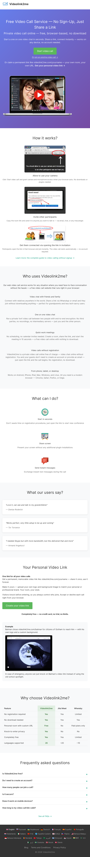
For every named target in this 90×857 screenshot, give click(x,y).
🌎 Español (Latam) (43, 834)
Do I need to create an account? (17, 780)
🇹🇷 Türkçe (37, 838)
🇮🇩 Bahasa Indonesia (13, 838)
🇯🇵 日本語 (56, 834)
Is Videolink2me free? (12, 773)
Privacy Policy (59, 847)
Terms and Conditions (41, 847)
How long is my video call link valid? (19, 808)
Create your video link (17, 605)
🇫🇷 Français (56, 829)
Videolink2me (18, 4)
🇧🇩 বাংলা (83, 838)
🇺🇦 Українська (33, 829)
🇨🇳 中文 (30, 834)
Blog (26, 847)
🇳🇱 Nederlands (10, 834)
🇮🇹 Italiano (22, 834)
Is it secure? (8, 794)
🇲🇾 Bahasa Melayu (78, 834)
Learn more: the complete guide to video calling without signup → (45, 258)
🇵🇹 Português (78, 829)
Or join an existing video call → (45, 57)
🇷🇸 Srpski (67, 838)
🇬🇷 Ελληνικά (57, 838)
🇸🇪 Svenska (39, 842)
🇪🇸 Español (67, 829)
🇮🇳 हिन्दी (76, 838)
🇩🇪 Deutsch (45, 829)
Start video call (45, 51)
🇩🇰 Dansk (58, 842)
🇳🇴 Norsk (49, 842)
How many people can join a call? (17, 787)
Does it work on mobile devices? (17, 801)
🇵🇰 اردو (30, 842)
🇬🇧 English (10, 829)
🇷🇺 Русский (21, 829)
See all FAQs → (45, 816)
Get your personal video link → (50, 65)
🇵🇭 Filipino (66, 834)
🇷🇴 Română (27, 838)
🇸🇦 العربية (46, 838)
